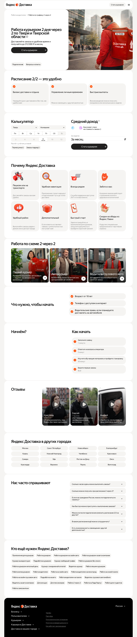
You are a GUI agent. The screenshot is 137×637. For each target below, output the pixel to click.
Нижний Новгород (54, 454)
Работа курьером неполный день (25, 566)
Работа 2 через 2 (74, 583)
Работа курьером (44, 555)
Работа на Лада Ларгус (93, 583)
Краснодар (25, 465)
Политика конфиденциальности (57, 623)
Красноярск (111, 454)
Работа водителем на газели (70, 577)
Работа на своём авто (59, 572)
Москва (25, 448)
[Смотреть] (56, 407)
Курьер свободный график (64, 561)
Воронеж (54, 465)
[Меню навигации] (129, 5)
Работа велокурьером (21, 572)
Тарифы (48, 613)
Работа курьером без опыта (89, 561)
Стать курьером (117, 5)
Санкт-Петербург (54, 448)
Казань (25, 454)
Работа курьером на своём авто (66, 555)
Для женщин (42, 583)
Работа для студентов (113, 583)
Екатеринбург (111, 448)
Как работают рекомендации (56, 626)
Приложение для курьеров (23, 555)
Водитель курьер (75, 566)
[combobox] (24, 127)
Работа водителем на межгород (83, 572)
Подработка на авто (48, 577)
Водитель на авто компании (23, 583)
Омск (112, 459)
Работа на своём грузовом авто (24, 577)
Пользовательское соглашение (57, 619)
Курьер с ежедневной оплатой (54, 566)
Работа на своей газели (109, 572)
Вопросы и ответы (33, 64)
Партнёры (49, 616)
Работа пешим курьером (95, 566)
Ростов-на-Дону (83, 459)
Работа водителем (18, 15)
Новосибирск (83, 448)
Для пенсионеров (57, 583)
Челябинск (83, 454)
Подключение (17, 64)
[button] (98, 484)
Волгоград (112, 465)
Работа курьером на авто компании (96, 555)
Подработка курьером (42, 561)
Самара (25, 459)
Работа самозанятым (20, 588)
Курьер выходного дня (21, 561)
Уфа (54, 459)
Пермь (83, 465)
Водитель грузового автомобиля (97, 577)
